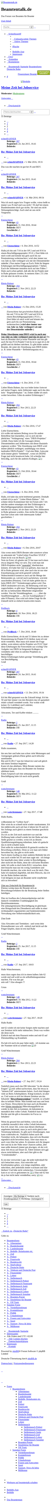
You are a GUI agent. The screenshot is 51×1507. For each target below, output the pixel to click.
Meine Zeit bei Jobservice (20, 87)
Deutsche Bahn (25, 1414)
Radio (4, 720)
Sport (20, 1465)
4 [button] (7, 131)
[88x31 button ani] (43, 74)
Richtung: (26, 1199)
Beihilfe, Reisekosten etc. (29, 1399)
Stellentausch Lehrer (33, 1437)
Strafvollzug (23, 1412)
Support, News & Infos (28, 1468)
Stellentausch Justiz (32, 1432)
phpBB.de (32, 1358)
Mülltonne (22, 1470)
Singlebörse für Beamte (28, 1445)
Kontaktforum (24, 1455)
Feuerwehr (23, 1407)
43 (17, 222)
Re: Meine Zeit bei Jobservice (18, 151)
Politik (21, 1457)
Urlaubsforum (24, 1460)
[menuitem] (24, 39)
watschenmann (7, 788)
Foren (9, 1386)
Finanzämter (23, 1419)
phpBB (15, 1351)
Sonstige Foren (19, 1450)
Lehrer (21, 1422)
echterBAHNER (8, 138)
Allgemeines (23, 1391)
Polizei (21, 1404)
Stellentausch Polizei (33, 1427)
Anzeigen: (8, 1196)
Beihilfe (10, 1492)
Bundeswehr (23, 1409)
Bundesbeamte (24, 1394)
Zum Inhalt (6, 21)
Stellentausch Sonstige (34, 1440)
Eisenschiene (7, 220)
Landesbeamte (24, 1396)
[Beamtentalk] (9, 2)
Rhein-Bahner (7, 283)
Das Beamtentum (14, 1500)
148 (18, 791)
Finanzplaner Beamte (27, 74)
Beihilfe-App (13, 1490)
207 (18, 141)
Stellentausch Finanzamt (34, 1429)
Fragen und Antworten (28, 1463)
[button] (7, 121)
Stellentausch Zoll (32, 1435)
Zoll (20, 1401)
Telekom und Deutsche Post (30, 1417)
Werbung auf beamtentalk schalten (22, 1482)
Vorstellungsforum (26, 1452)
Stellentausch (24, 1424)
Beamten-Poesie (25, 1442)
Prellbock (5, 608)
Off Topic (22, 1447)
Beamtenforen (18, 1389)
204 (18, 286)
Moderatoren (18, 93)
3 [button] (7, 129)
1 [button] (7, 124)
